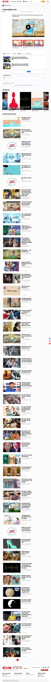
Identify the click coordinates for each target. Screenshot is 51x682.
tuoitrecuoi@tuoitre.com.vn (30, 674)
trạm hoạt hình (7, 53)
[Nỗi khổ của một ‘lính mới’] (12, 290)
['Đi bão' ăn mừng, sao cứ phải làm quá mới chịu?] (12, 652)
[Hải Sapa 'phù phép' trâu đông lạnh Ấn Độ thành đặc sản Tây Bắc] (12, 411)
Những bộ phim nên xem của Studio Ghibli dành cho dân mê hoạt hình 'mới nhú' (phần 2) (20, 65)
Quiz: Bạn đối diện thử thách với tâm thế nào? (26, 420)
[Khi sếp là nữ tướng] (12, 182)
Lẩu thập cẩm (12, 110)
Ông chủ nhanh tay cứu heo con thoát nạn (26, 396)
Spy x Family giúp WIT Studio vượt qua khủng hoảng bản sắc (27, 276)
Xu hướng (14, 1)
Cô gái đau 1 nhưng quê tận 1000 (26, 347)
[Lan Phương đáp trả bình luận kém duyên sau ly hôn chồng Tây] (12, 363)
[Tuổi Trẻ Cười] (48, 667)
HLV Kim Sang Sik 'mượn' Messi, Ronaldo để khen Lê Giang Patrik (26, 614)
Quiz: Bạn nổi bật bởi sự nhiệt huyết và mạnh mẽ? (27, 312)
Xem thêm (17, 660)
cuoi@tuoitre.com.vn (18, 674)
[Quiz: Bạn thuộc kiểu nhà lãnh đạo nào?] (12, 375)
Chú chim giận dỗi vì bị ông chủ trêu (27, 467)
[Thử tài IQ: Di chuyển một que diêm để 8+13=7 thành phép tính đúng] (25, 101)
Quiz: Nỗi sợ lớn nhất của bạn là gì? (27, 455)
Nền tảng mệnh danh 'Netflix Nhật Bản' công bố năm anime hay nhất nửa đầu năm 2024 (20, 58)
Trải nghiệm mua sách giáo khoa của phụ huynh (26, 517)
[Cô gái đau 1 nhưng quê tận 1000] (12, 351)
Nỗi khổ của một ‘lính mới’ (26, 287)
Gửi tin (44, 1)
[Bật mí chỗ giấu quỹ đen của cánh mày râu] (12, 218)
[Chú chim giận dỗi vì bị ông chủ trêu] (12, 471)
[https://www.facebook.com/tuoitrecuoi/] (43, 667)
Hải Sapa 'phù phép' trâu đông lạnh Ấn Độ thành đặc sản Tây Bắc (26, 409)
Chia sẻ (29, 71)
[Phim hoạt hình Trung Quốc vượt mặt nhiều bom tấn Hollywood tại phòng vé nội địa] (12, 242)
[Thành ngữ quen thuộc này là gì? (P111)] (12, 556)
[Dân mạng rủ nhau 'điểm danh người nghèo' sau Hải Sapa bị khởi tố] (12, 435)
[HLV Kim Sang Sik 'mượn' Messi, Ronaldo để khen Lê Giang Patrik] (12, 616)
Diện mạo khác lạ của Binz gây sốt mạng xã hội (26, 444)
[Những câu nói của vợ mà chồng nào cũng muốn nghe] (12, 146)
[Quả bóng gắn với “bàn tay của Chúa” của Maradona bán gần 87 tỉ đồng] (12, 507)
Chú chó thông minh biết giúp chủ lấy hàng (26, 637)
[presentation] (2, 101)
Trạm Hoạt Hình (35, 110)
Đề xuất (26, 1)
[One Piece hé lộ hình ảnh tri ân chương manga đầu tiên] (12, 206)
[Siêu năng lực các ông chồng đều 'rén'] (12, 170)
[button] (31, 1)
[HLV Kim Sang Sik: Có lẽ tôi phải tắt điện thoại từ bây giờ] (12, 387)
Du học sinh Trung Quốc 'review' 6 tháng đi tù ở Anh (26, 324)
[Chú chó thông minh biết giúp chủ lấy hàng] (12, 640)
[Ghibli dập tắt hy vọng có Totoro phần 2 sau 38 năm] (12, 230)
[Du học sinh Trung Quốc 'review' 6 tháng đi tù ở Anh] (12, 327)
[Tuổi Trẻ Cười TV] (45, 667)
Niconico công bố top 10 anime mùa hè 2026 (27, 131)
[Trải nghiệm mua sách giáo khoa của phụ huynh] (12, 519)
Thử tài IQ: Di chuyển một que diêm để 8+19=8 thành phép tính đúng (27, 566)
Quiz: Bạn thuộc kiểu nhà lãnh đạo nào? (27, 371)
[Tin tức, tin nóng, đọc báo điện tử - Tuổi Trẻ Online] (14, 668)
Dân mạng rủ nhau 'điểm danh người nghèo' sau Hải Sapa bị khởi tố (26, 433)
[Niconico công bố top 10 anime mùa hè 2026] (12, 134)
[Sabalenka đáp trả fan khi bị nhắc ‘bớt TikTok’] (12, 580)
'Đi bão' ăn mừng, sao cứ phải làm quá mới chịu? (26, 649)
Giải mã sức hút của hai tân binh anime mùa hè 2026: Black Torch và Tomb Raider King (26, 192)
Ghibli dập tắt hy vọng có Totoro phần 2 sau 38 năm (27, 227)
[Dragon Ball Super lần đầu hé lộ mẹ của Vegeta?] (12, 266)
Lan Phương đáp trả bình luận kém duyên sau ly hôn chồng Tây (27, 360)
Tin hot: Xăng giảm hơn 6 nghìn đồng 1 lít (28, 47)
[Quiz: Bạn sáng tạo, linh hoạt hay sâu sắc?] (12, 544)
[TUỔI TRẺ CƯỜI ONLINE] (7, 668)
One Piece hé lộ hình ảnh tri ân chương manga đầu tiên (27, 203)
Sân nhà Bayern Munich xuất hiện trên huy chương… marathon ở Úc (26, 590)
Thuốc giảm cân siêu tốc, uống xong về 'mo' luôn (17, 47)
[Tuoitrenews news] (26, 668)
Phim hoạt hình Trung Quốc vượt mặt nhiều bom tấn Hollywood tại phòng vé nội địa (27, 241)
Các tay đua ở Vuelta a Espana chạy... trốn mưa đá (27, 481)
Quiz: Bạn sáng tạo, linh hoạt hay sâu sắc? (26, 541)
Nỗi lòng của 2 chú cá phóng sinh (37, 108)
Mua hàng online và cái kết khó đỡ (38, 47)
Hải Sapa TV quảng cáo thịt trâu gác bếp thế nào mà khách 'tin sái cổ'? (27, 493)
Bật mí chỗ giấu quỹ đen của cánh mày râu (26, 215)
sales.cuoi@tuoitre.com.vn (7, 676)
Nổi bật (20, 1)
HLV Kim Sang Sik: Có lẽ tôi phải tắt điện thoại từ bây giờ (27, 384)
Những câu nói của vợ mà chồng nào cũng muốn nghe (26, 143)
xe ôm (18, 37)
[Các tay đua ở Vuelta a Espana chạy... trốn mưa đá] (12, 483)
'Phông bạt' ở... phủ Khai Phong (26, 250)
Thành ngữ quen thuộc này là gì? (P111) (26, 553)
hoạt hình (21, 53)
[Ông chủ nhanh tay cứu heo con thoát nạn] (12, 399)
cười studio (14, 53)
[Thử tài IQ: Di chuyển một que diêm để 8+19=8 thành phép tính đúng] (12, 568)
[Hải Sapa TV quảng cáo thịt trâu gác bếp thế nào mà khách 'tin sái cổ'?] (12, 495)
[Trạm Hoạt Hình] (25, 5)
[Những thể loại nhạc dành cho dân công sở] (12, 158)
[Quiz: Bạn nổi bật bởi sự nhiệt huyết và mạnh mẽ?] (12, 315)
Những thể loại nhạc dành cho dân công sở (26, 155)
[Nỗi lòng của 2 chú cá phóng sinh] (37, 101)
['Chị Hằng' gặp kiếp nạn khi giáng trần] (12, 303)
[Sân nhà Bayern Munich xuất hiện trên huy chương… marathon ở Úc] (12, 592)
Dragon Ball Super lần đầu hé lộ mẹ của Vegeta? (27, 264)
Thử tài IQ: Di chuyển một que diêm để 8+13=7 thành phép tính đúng (25, 107)
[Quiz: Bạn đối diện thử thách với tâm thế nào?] (12, 423)
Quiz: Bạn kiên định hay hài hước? (13, 108)
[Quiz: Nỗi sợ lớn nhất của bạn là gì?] (12, 459)
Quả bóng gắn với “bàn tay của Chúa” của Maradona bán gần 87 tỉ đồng (26, 505)
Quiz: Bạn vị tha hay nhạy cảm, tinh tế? (26, 600)
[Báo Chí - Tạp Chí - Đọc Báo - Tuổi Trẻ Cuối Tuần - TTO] (18, 668)
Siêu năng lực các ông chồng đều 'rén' (26, 166)
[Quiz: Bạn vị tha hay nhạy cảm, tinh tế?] (12, 604)
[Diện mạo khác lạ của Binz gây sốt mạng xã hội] (12, 447)
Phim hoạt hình (29, 53)
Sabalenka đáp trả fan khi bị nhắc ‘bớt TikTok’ (26, 577)
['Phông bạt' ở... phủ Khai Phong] (12, 254)
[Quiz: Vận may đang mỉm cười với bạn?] (12, 628)
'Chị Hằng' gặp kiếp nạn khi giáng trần (26, 299)
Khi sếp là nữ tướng (26, 178)
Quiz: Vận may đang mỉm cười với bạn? (26, 624)
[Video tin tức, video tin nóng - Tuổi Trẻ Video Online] (22, 668)
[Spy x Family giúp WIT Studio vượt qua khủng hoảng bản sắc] (12, 278)
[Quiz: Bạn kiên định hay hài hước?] (13, 101)
